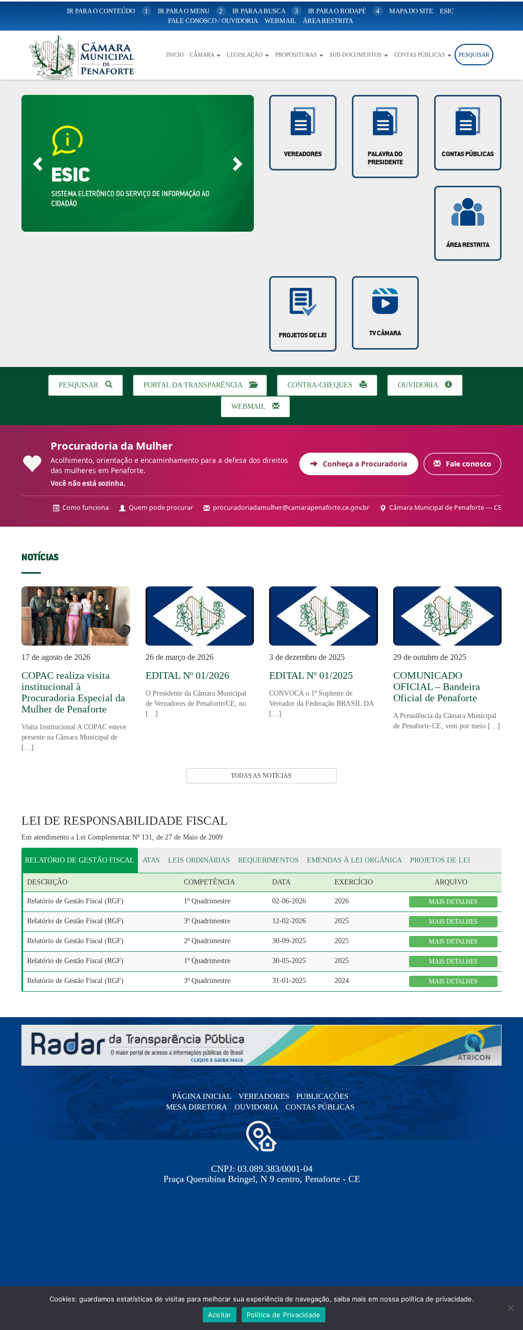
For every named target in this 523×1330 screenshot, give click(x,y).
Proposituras (296, 55)
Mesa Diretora (196, 1107)
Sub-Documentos (356, 55)
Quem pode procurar (161, 507)
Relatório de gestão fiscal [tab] (79, 860)
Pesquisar (474, 55)
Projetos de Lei (303, 335)
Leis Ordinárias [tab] (199, 860)
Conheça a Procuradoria (364, 464)
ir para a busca (265, 11)
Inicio (175, 55)
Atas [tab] (151, 860)
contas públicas (468, 154)
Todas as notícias (261, 775)
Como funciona (85, 507)
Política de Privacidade (284, 1315)
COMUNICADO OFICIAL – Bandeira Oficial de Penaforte (436, 686)
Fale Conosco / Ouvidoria (213, 20)
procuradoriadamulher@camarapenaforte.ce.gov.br (291, 507)
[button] (38, 163)
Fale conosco (467, 464)
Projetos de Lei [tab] (440, 860)
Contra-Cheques (321, 385)
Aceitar (219, 1315)
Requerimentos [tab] (268, 860)
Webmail (249, 406)
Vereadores (303, 154)
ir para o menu (190, 11)
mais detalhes (453, 901)
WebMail (280, 20)
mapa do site (411, 11)
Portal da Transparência (194, 385)
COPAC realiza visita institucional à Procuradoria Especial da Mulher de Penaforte (73, 692)
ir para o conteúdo (107, 11)
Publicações (322, 1096)
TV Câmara (385, 333)
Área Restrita (328, 20)
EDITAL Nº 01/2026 (187, 675)
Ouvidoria (419, 385)
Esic (447, 11)
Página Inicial (201, 1096)
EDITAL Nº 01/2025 (311, 675)
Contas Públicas (420, 55)
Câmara (203, 55)
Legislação (245, 55)
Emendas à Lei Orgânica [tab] (354, 860)
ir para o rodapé (343, 11)
